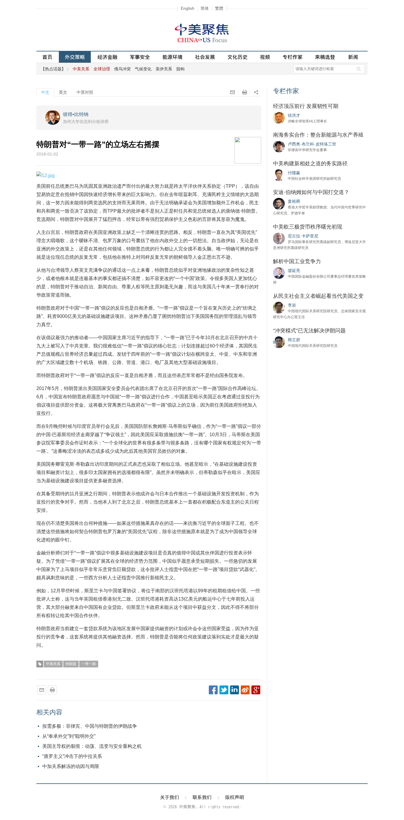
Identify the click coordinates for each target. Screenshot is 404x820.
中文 (45, 92)
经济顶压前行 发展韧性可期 (305, 106)
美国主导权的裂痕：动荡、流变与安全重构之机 (92, 746)
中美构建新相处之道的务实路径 (310, 163)
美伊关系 (164, 69)
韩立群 (294, 339)
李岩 (292, 305)
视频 (265, 56)
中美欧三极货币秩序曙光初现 (307, 227)
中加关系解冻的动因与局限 (70, 766)
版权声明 (234, 797)
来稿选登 (325, 56)
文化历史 (237, 56)
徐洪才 (294, 115)
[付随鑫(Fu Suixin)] (279, 174)
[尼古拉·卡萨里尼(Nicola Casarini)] (279, 238)
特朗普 (71, 664)
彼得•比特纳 (75, 114)
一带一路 (89, 664)
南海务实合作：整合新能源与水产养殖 (318, 135)
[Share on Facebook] (213, 689)
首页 (47, 56)
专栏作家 (292, 56)
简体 (205, 8)
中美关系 (53, 664)
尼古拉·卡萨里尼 (303, 236)
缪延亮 (294, 270)
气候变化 (143, 69)
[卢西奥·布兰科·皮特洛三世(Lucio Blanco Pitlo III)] (279, 146)
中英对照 (85, 92)
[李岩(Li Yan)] (279, 307)
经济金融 (107, 56)
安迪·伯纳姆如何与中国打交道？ (311, 192)
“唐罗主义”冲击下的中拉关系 (72, 756)
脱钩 (180, 69)
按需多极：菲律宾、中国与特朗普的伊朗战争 (89, 726)
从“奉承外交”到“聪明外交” (69, 736)
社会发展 (205, 56)
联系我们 (202, 797)
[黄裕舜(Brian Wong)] (279, 203)
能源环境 (172, 56)
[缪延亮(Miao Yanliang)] (279, 272)
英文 (63, 92)
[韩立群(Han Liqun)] (279, 341)
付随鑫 (294, 172)
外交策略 (75, 56)
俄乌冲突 (122, 69)
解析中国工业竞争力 (297, 261)
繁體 (219, 8)
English (187, 8)
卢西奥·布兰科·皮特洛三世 (312, 144)
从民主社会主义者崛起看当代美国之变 (318, 296)
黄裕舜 (294, 201)
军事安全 (140, 56)
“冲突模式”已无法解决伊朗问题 (309, 331)
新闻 (353, 56)
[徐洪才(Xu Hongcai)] (279, 117)
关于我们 (169, 797)
